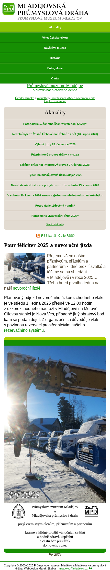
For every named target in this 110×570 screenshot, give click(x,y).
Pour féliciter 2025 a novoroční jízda (73, 98)
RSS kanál (48, 236)
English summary (55, 101)
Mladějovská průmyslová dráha (45, 4)
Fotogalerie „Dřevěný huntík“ (55, 205)
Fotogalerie (55, 68)
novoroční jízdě (26, 288)
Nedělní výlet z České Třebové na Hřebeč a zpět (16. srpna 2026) (55, 134)
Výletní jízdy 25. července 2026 (55, 144)
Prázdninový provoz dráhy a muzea (55, 154)
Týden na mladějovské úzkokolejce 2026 (55, 174)
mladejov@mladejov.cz (73, 568)
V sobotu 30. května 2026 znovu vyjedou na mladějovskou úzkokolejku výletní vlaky (55, 197)
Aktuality (55, 27)
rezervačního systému (24, 330)
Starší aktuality (55, 224)
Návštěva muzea (55, 47)
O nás (55, 78)
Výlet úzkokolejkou (55, 37)
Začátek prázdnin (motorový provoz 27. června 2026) (55, 164)
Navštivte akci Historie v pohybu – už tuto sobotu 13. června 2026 (55, 185)
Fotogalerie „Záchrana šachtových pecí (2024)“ (55, 123)
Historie (55, 58)
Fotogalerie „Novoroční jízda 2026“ (55, 215)
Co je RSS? (66, 236)
